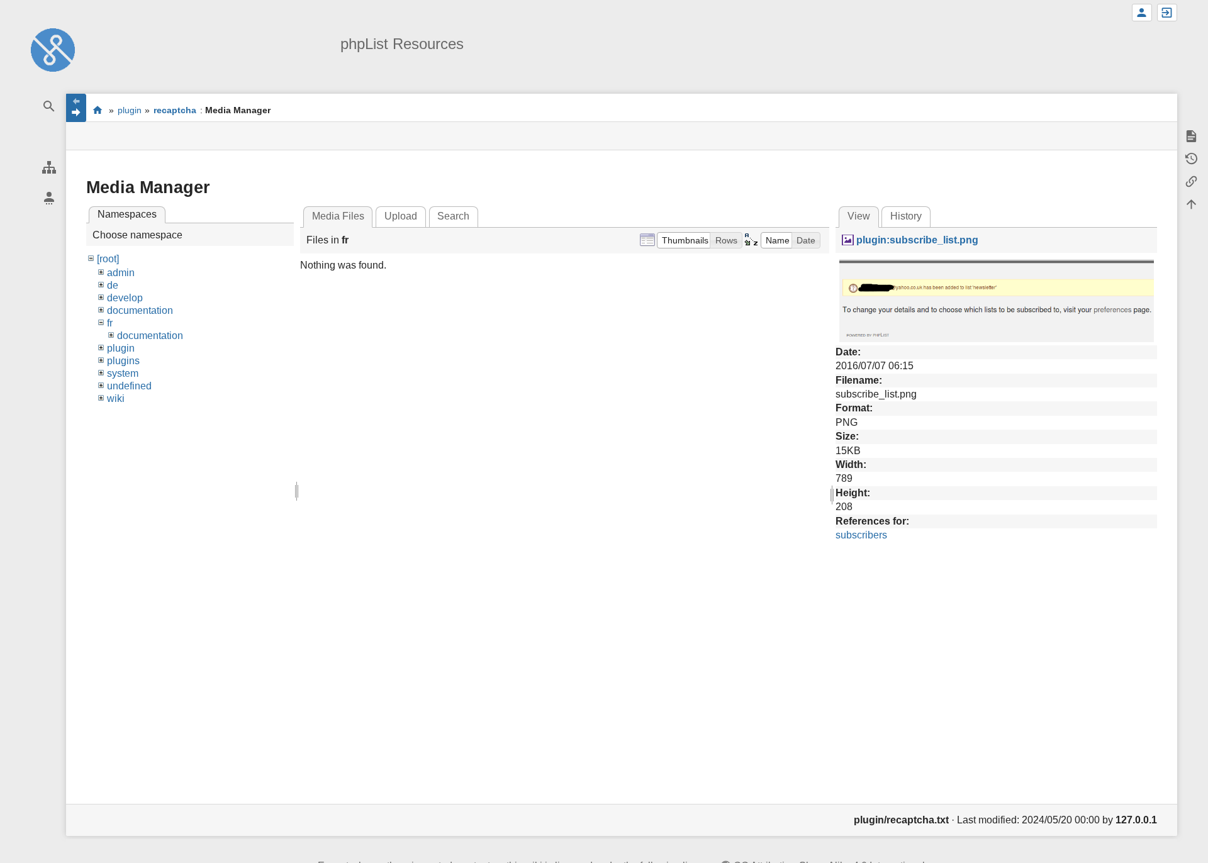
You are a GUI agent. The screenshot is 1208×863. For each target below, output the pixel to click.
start (97, 110)
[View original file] (996, 299)
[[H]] (53, 49)
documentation (140, 310)
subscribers (861, 535)
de (112, 285)
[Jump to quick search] (49, 106)
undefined (129, 386)
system (122, 373)
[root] (108, 258)
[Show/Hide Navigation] (76, 108)
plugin (130, 110)
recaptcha (175, 110)
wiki (116, 398)
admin (121, 272)
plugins (123, 360)
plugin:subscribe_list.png (917, 240)
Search (453, 216)
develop (125, 297)
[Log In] (1167, 12)
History (906, 216)
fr (110, 323)
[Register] (1142, 12)
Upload (400, 216)
